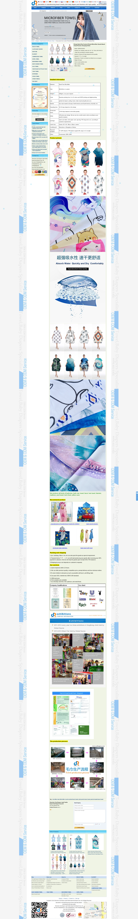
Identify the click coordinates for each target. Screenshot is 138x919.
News (68, 7)
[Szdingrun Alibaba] (33, 171)
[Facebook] (45, 171)
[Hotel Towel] (69, 39)
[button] (105, 26)
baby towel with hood (86, 548)
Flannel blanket (95, 886)
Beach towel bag (80, 879)
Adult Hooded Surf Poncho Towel (47, 40)
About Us (53, 7)
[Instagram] (36, 171)
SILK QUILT (34, 81)
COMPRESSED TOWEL (37, 56)
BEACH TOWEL (35, 46)
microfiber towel (56, 799)
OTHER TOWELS (36, 78)
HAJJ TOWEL (35, 66)
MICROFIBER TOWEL (37, 61)
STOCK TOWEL (35, 76)
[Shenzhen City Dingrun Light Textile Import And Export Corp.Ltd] (34, 2)
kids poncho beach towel (84, 799)
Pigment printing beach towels (83, 887)
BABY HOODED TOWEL (37, 64)
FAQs (61, 7)
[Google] (42, 171)
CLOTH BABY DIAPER (37, 49)
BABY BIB (34, 51)
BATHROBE (35, 73)
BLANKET (34, 54)
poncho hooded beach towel (97, 799)
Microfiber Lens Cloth (66, 894)
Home (35, 7)
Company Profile (65, 879)
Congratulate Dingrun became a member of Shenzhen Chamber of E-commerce (53, 884)
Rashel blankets (95, 879)
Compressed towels (96, 890)
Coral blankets (95, 882)
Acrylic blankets (95, 880)
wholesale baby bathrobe (60, 548)
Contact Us (77, 7)
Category (37, 40)
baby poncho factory (92, 524)
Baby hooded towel (36, 894)
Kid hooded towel (80, 880)
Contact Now (40, 175)
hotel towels (79, 894)
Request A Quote (103, 3)
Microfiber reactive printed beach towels (69, 799)
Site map (77, 898)
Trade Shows (64, 882)
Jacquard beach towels (82, 882)
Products (44, 7)
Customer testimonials (66, 880)
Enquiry (60, 898)
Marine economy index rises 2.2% (40, 128)
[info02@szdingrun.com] (50, 810)
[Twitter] (39, 171)
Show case (87, 7)
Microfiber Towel (65, 895)
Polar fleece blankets (96, 884)
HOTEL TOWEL (35, 59)
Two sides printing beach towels (83, 884)
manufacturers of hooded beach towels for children (64, 524)
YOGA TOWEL (35, 71)
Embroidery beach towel (82, 886)
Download (97, 7)
